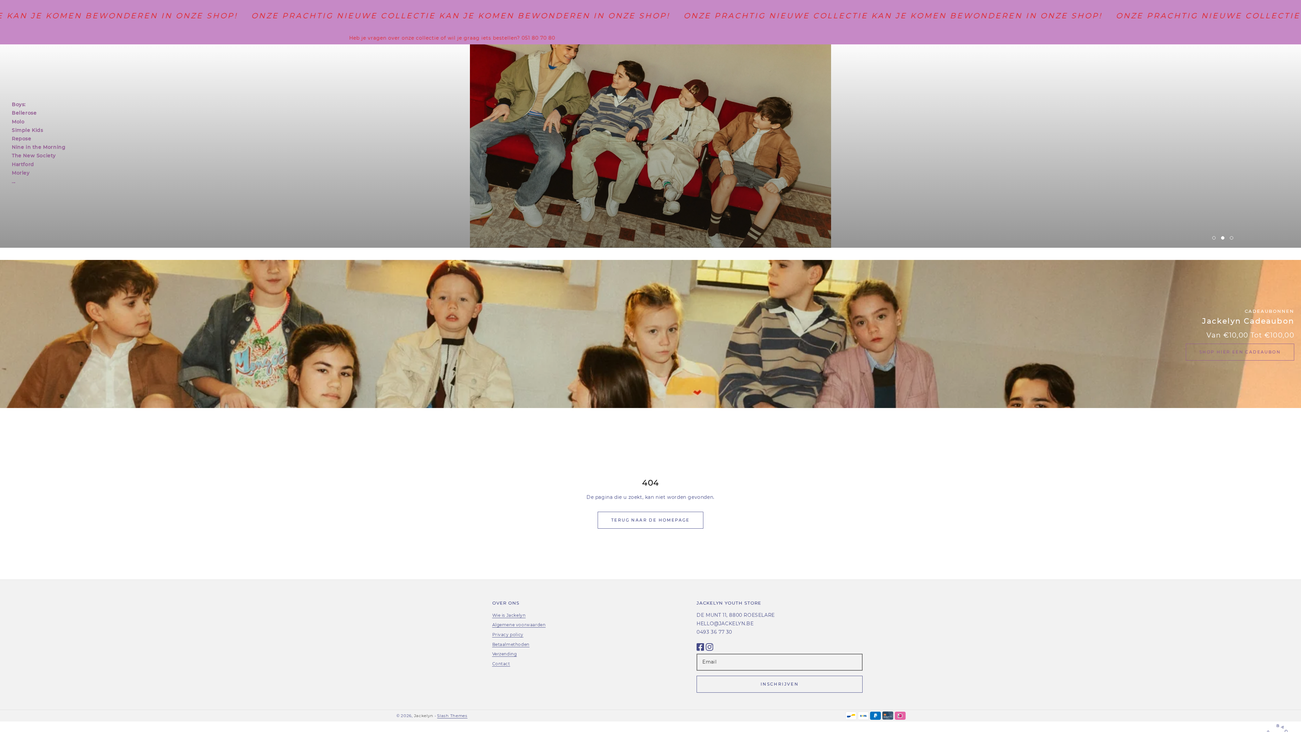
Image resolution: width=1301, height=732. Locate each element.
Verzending (504, 653)
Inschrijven (780, 684)
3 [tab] (1231, 238)
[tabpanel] (650, 146)
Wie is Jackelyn (509, 615)
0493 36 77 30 (714, 632)
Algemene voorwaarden (519, 624)
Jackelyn (423, 715)
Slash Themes (452, 715)
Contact (501, 663)
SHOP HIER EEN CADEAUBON (1240, 351)
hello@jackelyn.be (725, 624)
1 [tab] (1214, 238)
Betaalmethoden (511, 644)
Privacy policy (507, 634)
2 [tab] (1222, 238)
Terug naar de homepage (650, 520)
